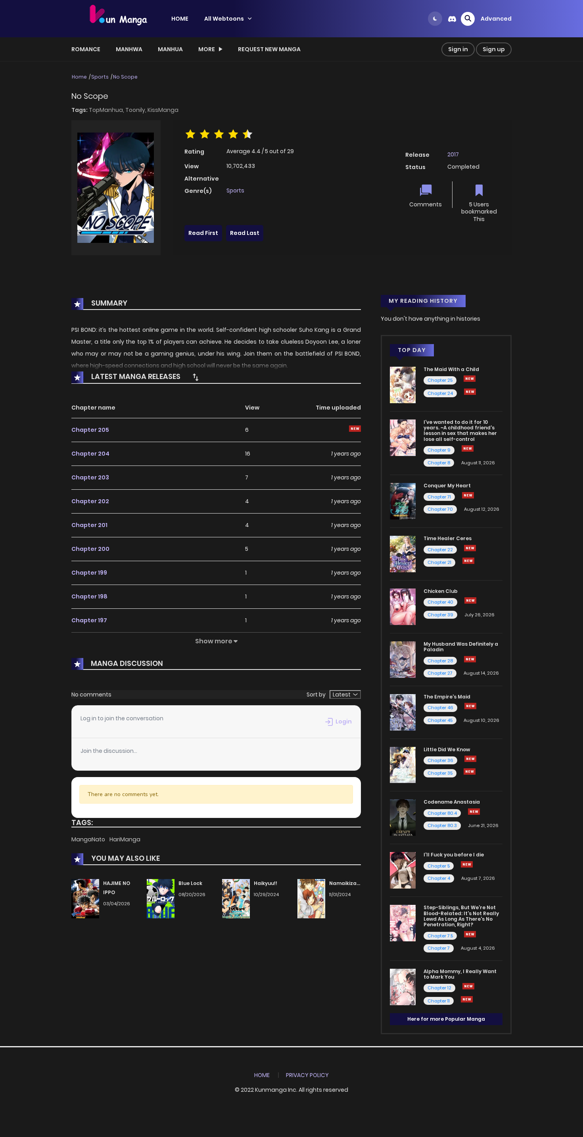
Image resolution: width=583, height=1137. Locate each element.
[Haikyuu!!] (236, 898)
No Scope (125, 76)
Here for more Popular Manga (446, 1019)
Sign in (458, 49)
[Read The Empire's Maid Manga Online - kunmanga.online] (403, 712)
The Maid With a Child (451, 369)
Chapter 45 (440, 720)
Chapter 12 (439, 988)
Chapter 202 (90, 501)
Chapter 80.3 (442, 825)
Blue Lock (190, 883)
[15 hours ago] (468, 561)
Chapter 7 (439, 948)
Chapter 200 (90, 549)
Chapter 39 (440, 615)
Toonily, (136, 110)
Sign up (494, 49)
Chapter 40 (440, 602)
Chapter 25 (440, 380)
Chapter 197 (89, 620)
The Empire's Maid (447, 696)
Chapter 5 (439, 866)
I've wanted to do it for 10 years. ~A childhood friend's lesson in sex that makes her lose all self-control (460, 430)
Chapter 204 (90, 454)
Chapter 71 (439, 497)
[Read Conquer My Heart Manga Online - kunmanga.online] (403, 501)
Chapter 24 (440, 393)
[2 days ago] (468, 495)
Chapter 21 (439, 562)
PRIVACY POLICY (307, 1075)
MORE (206, 49)
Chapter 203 (90, 477)
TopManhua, (107, 110)
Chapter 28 (440, 661)
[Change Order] (195, 377)
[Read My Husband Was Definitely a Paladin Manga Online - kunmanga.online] (403, 659)
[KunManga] (117, 18)
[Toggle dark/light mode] (435, 19)
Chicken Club (441, 591)
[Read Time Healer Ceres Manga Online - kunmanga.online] (403, 554)
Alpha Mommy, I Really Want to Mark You (460, 974)
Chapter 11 (439, 1001)
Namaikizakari (347, 883)
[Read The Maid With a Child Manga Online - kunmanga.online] (403, 385)
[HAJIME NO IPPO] (85, 898)
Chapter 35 (440, 773)
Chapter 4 (439, 878)
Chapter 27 (440, 673)
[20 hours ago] (468, 986)
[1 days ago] (470, 378)
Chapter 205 (90, 430)
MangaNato (88, 839)
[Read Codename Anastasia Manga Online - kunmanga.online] (403, 817)
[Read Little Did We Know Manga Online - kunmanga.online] (403, 764)
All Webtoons (224, 19)
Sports (100, 76)
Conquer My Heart (447, 485)
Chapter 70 (440, 509)
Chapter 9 (439, 450)
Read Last (244, 233)
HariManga (124, 839)
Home (79, 76)
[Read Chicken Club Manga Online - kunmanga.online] (403, 606)
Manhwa (129, 49)
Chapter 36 (440, 760)
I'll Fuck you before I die (454, 854)
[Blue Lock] (161, 898)
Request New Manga (269, 49)
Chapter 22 (440, 549)
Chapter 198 (89, 596)
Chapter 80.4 (442, 813)
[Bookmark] (479, 191)
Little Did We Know (447, 749)
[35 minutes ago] (470, 659)
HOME (179, 19)
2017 (453, 154)
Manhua (170, 49)
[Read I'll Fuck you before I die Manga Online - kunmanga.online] (403, 870)
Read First (203, 233)
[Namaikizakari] (311, 898)
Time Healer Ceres (448, 538)
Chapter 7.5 (440, 936)
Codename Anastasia (452, 801)
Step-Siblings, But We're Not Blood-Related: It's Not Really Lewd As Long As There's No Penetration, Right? (461, 916)
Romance (85, 49)
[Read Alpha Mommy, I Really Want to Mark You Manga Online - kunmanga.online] (403, 986)
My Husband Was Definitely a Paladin (461, 647)
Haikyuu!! (265, 883)
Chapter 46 (440, 707)
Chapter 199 (89, 573)
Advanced (496, 19)
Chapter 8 (439, 463)
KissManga (163, 110)
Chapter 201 (89, 525)
